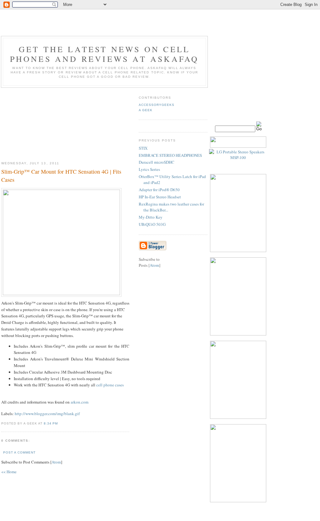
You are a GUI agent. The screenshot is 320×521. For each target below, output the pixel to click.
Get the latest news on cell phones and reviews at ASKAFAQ (104, 54)
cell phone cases (110, 385)
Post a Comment (19, 452)
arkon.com (79, 402)
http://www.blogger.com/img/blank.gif (47, 413)
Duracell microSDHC (156, 162)
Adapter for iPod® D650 (159, 189)
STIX (143, 148)
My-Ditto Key (150, 217)
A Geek (145, 110)
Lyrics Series (149, 169)
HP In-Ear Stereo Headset (160, 197)
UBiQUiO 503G (152, 224)
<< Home (9, 471)
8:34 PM (51, 423)
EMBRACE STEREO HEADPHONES (170, 155)
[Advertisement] (65, 122)
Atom (56, 462)
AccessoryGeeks (156, 105)
